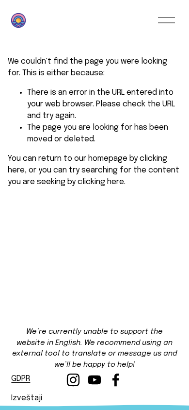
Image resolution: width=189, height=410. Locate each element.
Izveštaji (26, 398)
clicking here (101, 182)
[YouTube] (94, 380)
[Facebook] (116, 380)
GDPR (20, 379)
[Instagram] (73, 380)
